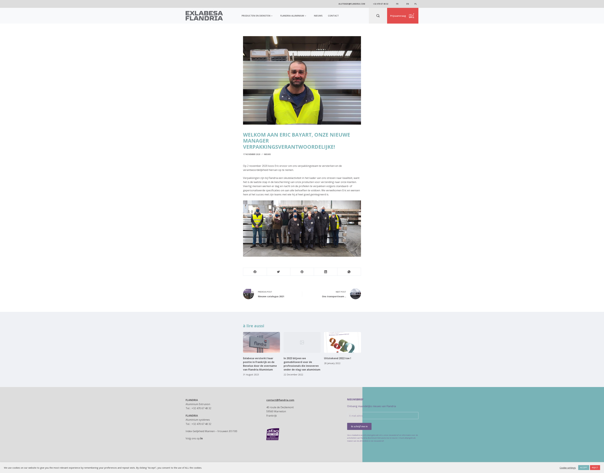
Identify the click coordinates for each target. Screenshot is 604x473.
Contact (333, 15)
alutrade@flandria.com (351, 4)
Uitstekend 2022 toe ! (337, 358)
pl (415, 4)
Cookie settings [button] (568, 467)
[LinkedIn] (326, 272)
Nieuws (318, 15)
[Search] (378, 15)
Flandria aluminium (292, 15)
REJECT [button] (595, 467)
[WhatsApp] (349, 272)
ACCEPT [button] (583, 467)
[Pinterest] (302, 272)
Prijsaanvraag (398, 15)
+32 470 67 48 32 (380, 4)
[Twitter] (279, 272)
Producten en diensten (256, 15)
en (407, 4)
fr (397, 4)
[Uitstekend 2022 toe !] (342, 342)
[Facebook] (255, 272)
